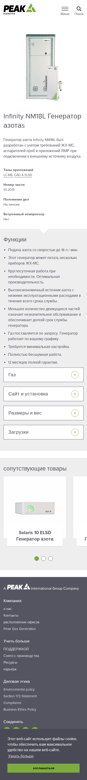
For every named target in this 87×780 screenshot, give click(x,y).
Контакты (11, 615)
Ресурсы (10, 662)
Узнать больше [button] (21, 756)
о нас (7, 609)
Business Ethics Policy (19, 709)
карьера (9, 669)
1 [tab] (36, 558)
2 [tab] (43, 558)
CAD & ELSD (23, 175)
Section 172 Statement (20, 696)
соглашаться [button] (43, 768)
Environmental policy (19, 689)
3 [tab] (50, 558)
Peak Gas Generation (19, 629)
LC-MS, (8, 175)
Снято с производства (21, 656)
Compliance (12, 703)
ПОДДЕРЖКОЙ (16, 649)
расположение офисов (21, 622)
